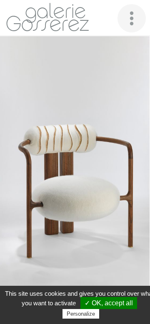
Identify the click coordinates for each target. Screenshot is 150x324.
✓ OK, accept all (109, 303)
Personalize (81, 314)
